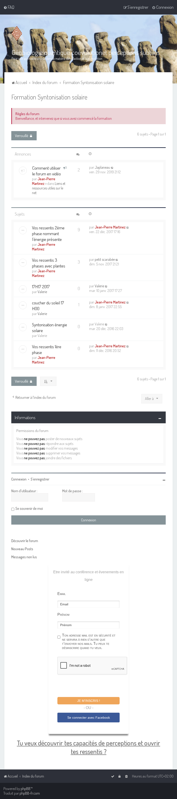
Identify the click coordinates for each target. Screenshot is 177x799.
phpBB (25, 788)
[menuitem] (8, 7)
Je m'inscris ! (88, 701)
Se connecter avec (88, 717)
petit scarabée (105, 259)
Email (61, 594)
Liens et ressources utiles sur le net (48, 188)
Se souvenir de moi (29, 508)
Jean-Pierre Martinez (43, 181)
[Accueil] (18, 33)
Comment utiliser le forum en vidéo (46, 171)
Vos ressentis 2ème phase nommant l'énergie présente (48, 233)
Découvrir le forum (24, 540)
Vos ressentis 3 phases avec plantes (48, 263)
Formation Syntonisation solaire (49, 97)
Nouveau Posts (22, 549)
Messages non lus (24, 557)
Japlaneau (102, 167)
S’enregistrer (40, 479)
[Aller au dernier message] (112, 167)
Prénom (63, 614)
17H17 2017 (41, 286)
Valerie (42, 291)
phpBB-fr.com (30, 793)
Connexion (19, 479)
